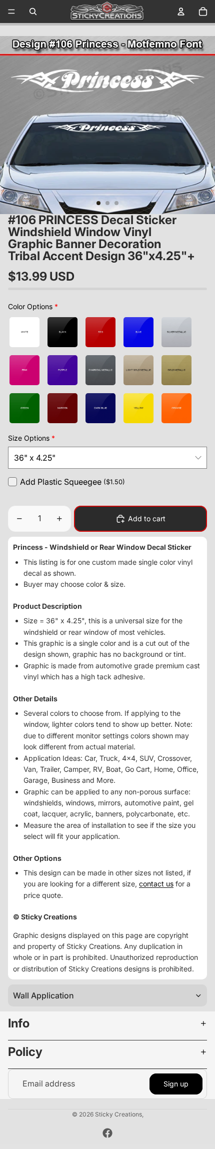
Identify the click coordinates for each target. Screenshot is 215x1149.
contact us (156, 883)
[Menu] (11, 11)
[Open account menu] (181, 12)
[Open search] (33, 12)
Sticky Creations (118, 1114)
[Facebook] (108, 1133)
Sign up (176, 1083)
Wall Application (43, 995)
